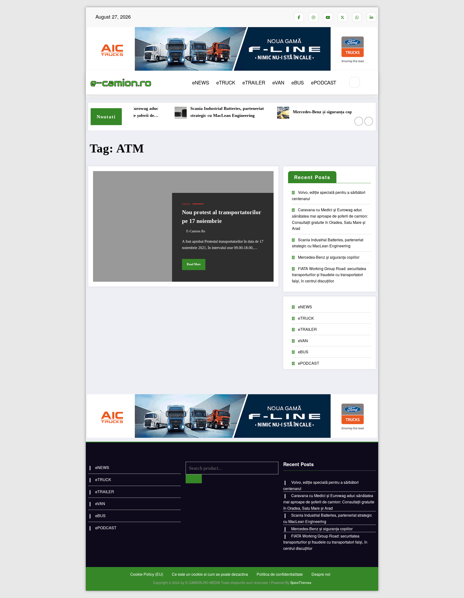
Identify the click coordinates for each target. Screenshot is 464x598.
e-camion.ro (195, 231)
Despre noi (321, 574)
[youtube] (328, 17)
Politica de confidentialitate (280, 574)
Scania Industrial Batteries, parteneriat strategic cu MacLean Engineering (215, 112)
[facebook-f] (299, 17)
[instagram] (313, 17)
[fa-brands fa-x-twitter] (342, 17)
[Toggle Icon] (369, 82)
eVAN (278, 82)
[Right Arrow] (369, 121)
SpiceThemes (300, 582)
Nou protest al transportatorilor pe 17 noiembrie (221, 216)
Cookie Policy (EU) (146, 574)
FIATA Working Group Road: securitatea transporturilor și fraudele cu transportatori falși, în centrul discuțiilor (329, 275)
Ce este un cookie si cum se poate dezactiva (210, 574)
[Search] (354, 82)
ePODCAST (323, 82)
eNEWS (200, 82)
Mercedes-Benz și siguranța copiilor (314, 111)
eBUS (297, 82)
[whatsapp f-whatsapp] (357, 17)
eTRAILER (253, 82)
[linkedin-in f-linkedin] (371, 17)
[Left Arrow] (359, 121)
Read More (194, 264)
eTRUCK (225, 82)
